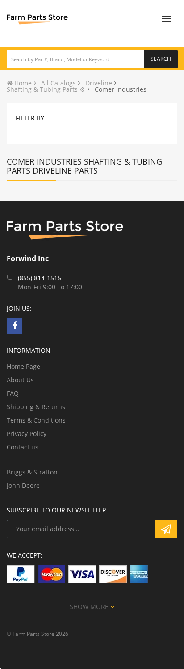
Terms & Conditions (36, 420)
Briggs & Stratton (32, 472)
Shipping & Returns (36, 406)
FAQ (13, 393)
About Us (20, 380)
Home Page (23, 366)
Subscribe (166, 529)
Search (161, 59)
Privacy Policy (26, 433)
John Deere (23, 485)
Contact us (22, 447)
